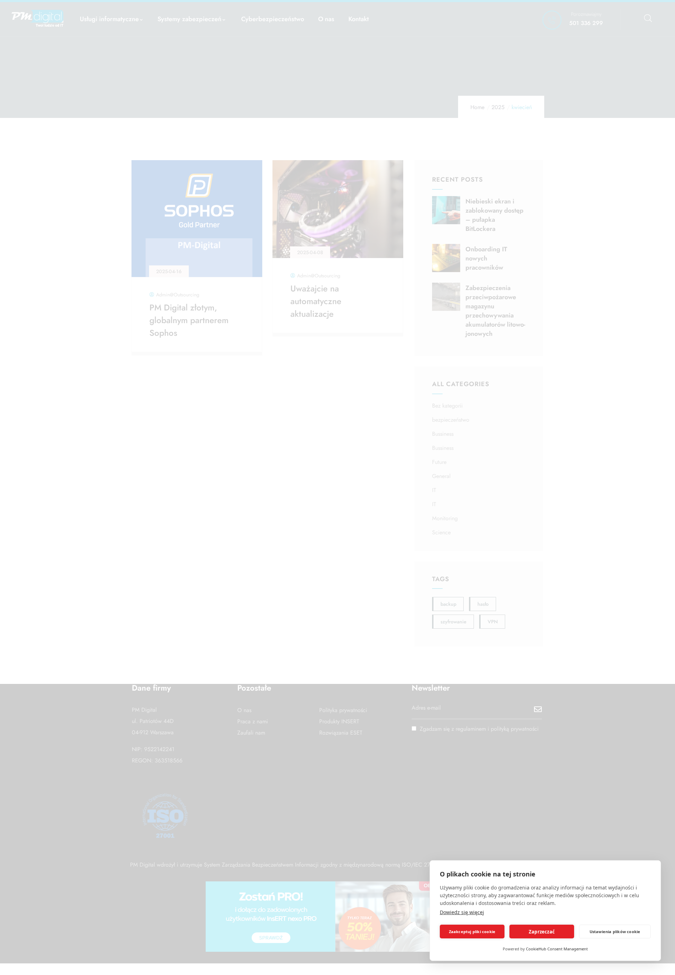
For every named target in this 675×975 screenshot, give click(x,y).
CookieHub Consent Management (557, 948)
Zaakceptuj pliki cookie (472, 931)
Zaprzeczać (542, 932)
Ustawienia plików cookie (615, 931)
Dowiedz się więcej (462, 912)
